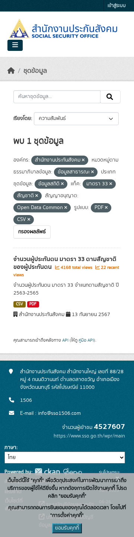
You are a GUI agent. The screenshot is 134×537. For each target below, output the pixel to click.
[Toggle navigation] (15, 45)
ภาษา (10, 447)
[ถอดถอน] (83, 160)
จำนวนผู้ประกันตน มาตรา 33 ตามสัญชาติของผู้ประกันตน (65, 263)
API (65, 340)
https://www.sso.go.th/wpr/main (89, 436)
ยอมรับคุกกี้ (67, 528)
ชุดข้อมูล (35, 71)
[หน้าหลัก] (11, 71)
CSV (19, 304)
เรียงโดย (22, 118)
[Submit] (110, 97)
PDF (32, 304)
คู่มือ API (86, 340)
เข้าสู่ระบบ (117, 5)
